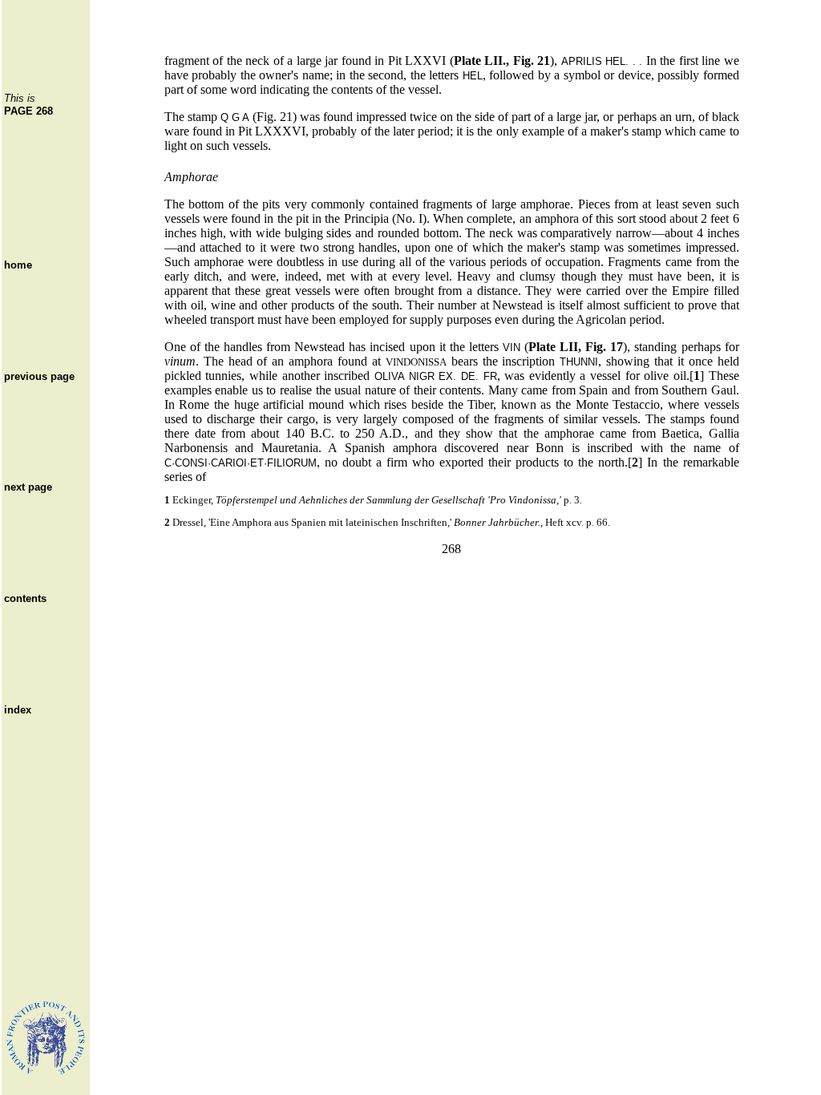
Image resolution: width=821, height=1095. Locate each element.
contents (25, 598)
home (18, 265)
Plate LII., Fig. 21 (502, 60)
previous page (39, 376)
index (17, 710)
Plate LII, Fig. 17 (575, 347)
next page (28, 487)
